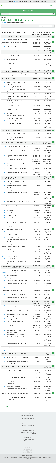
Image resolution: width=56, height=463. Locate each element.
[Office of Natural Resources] (9, 26)
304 (4, 146)
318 (4, 215)
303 (4, 137)
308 (4, 164)
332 (4, 283)
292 (4, 94)
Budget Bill (4, 14)
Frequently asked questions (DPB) (27, 420)
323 (4, 234)
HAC (30, 432)
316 (4, 210)
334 (4, 294)
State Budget (27, 10)
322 (4, 232)
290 (4, 87)
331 (4, 280)
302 (4, 133)
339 (4, 319)
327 (4, 252)
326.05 (3, 249)
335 (4, 297)
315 (4, 201)
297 (4, 114)
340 (4, 321)
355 (4, 389)
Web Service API (31, 439)
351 (4, 373)
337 (4, 310)
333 (4, 287)
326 (4, 244)
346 (4, 348)
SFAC (33, 432)
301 (4, 126)
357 (4, 400)
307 (4, 159)
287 (4, 68)
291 (4, 89)
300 (4, 123)
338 (4, 314)
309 (4, 168)
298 (4, 118)
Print (14, 26)
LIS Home (23, 455)
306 (4, 155)
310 (4, 172)
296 (4, 109)
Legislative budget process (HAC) (27, 415)
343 (4, 334)
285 (4, 59)
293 (4, 96)
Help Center (15, 1)
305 (4, 151)
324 (4, 237)
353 (4, 382)
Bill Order (3, 22)
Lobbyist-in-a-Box (30, 455)
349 (4, 362)
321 (4, 226)
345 (4, 343)
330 (4, 270)
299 (4, 121)
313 (4, 190)
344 (4, 339)
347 (4, 350)
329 (4, 261)
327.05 (3, 256)
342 (4, 330)
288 (4, 74)
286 (4, 64)
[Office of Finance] (2, 26)
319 (4, 218)
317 (4, 213)
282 (4, 39)
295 (4, 105)
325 (4, 240)
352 (4, 377)
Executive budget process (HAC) (27, 417)
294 (4, 101)
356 (4, 397)
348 (4, 357)
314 (4, 192)
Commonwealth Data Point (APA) (27, 418)
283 (4, 46)
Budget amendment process (27, 425)
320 (4, 222)
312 (4, 185)
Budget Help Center (28, 440)
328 (4, 259)
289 (4, 82)
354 (4, 386)
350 (4, 370)
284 (4, 55)
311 (4, 181)
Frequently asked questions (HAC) (27, 427)
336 (4, 306)
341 (4, 326)
